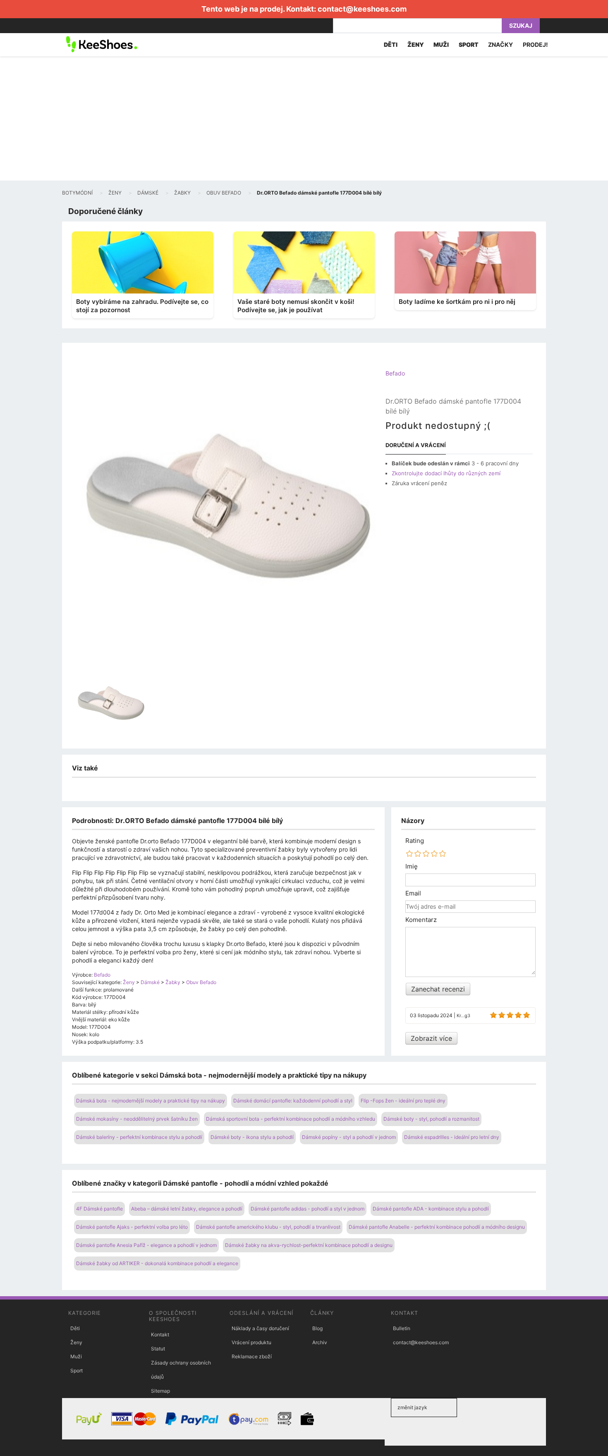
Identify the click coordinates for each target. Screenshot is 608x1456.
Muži (76, 1356)
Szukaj (520, 25)
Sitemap (160, 1391)
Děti (75, 1328)
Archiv (319, 1342)
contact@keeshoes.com (362, 9)
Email (413, 893)
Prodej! (535, 44)
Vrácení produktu (251, 1342)
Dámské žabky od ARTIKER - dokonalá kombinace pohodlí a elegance (157, 1263)
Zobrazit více (431, 1038)
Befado (395, 373)
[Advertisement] (304, 118)
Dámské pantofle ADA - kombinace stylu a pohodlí (431, 1209)
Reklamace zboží (252, 1356)
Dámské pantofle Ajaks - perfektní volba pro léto (132, 1227)
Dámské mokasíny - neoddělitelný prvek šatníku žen (137, 1119)
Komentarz (421, 920)
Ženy (76, 1342)
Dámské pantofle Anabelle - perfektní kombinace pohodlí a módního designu (437, 1227)
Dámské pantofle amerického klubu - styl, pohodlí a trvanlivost (268, 1227)
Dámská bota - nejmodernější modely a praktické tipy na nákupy (150, 1100)
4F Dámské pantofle (99, 1209)
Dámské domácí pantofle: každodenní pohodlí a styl (292, 1100)
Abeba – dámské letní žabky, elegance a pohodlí (186, 1209)
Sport (76, 1370)
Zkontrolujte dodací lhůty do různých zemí (446, 473)
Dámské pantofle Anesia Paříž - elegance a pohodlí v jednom (146, 1245)
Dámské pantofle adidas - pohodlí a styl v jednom (307, 1209)
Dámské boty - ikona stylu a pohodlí (252, 1137)
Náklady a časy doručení (260, 1328)
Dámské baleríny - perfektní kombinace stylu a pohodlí (139, 1137)
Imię (411, 866)
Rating (414, 841)
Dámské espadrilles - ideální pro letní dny (451, 1137)
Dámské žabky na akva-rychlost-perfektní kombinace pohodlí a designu (309, 1245)
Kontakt (160, 1334)
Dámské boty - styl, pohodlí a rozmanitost (431, 1119)
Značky (500, 44)
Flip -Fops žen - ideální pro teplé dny (403, 1100)
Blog (317, 1328)
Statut (158, 1348)
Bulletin (401, 1328)
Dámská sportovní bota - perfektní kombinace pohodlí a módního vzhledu (290, 1119)
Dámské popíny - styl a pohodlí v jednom (349, 1137)
